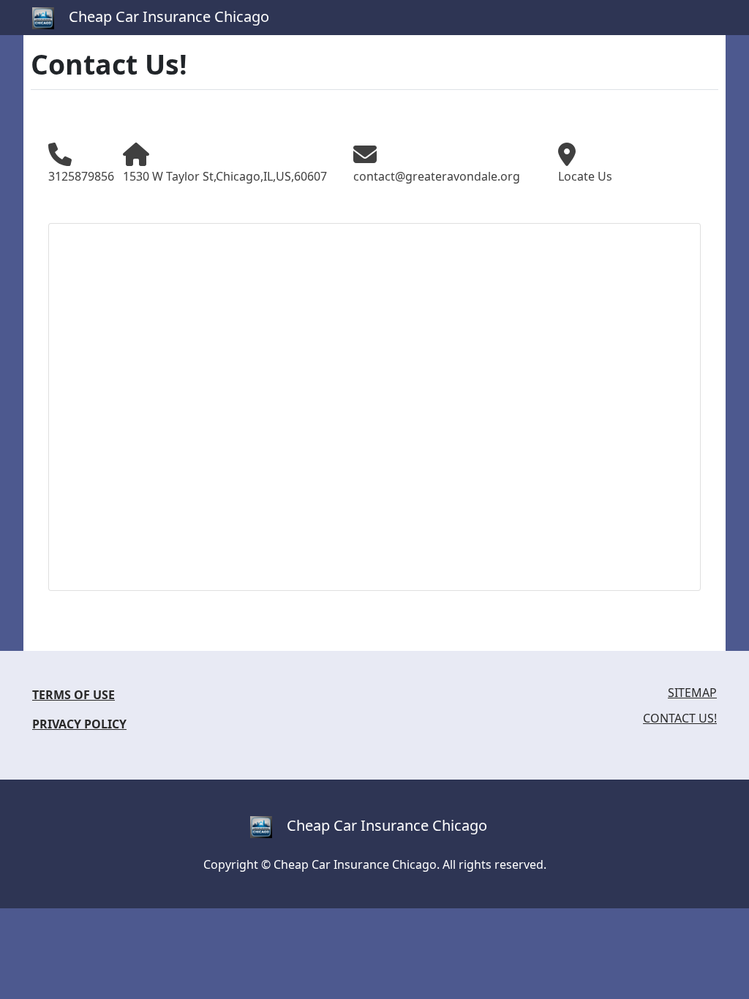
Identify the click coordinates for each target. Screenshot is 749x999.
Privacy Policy (79, 724)
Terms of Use (73, 695)
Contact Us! (680, 718)
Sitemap (692, 693)
